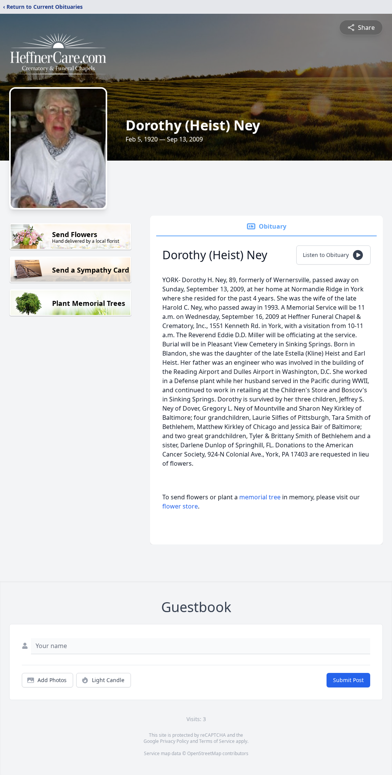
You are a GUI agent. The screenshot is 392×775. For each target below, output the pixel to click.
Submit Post (348, 680)
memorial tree (260, 497)
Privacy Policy (174, 741)
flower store (180, 506)
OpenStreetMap (204, 753)
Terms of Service (217, 741)
